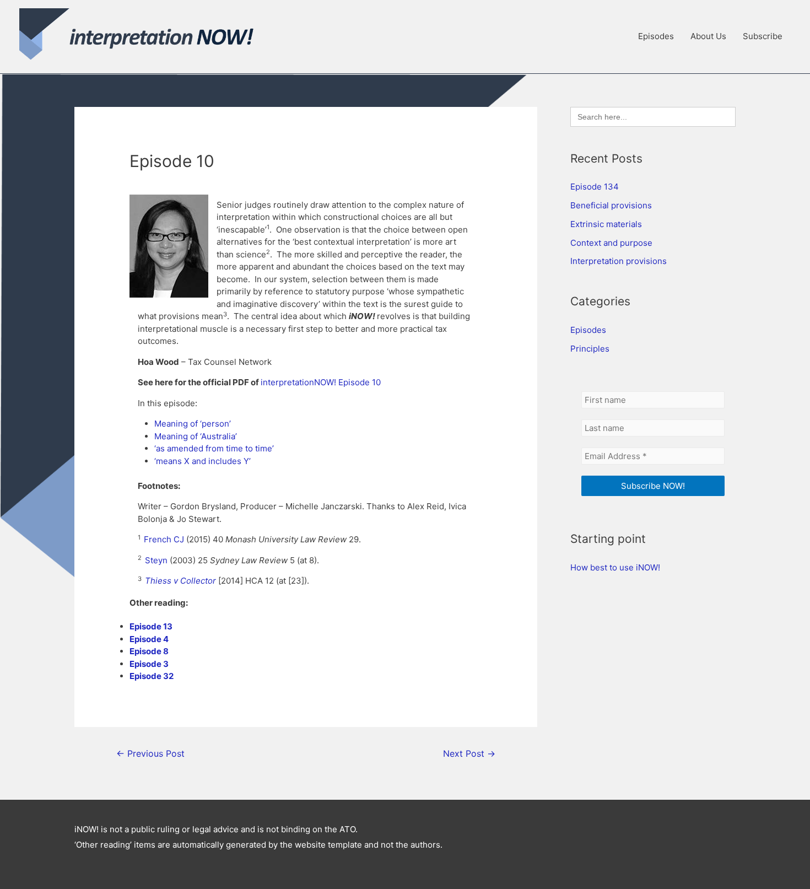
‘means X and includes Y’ (202, 461)
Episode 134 (594, 186)
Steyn (156, 560)
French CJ (164, 539)
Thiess (159, 580)
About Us (708, 36)
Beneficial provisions (611, 205)
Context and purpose (611, 243)
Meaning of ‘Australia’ (195, 436)
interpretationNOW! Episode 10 (321, 382)
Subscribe (762, 36)
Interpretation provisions (618, 261)
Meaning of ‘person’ (192, 423)
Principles (589, 348)
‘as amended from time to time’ (214, 448)
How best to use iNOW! (615, 567)
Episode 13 (150, 626)
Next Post (469, 753)
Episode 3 (149, 664)
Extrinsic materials (606, 224)
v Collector (195, 580)
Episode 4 (149, 639)
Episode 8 (149, 651)
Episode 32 (151, 676)
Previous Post (150, 753)
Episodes (656, 36)
